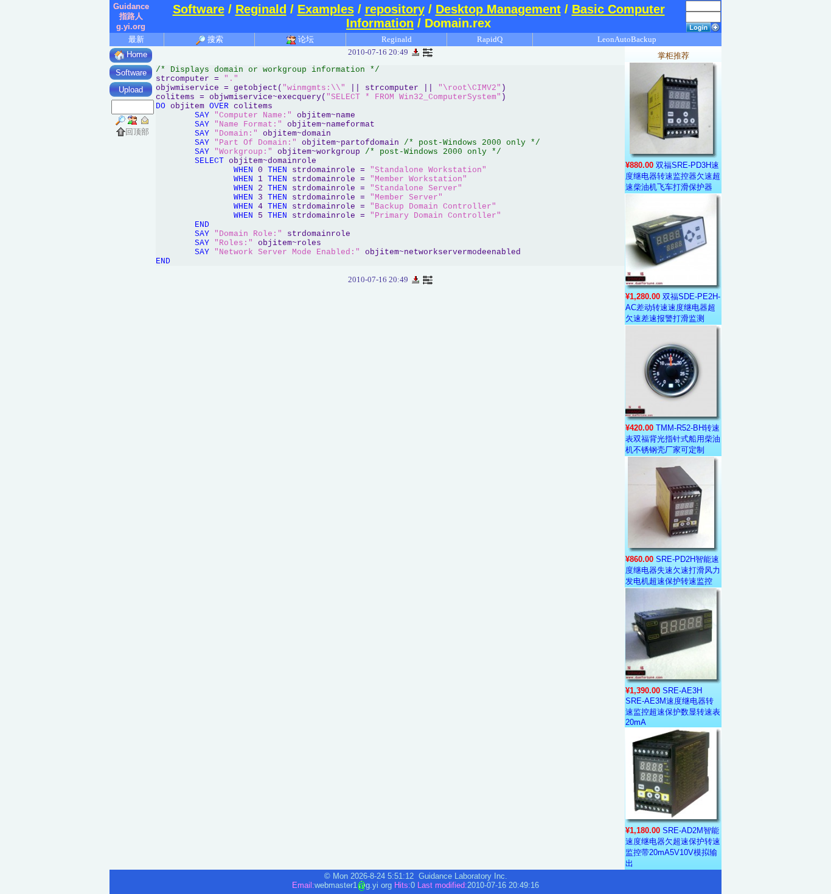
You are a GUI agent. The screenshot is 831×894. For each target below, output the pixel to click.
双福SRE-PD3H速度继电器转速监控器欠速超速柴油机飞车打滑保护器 (672, 176)
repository (395, 9)
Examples (325, 9)
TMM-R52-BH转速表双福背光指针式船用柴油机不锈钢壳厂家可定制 (672, 438)
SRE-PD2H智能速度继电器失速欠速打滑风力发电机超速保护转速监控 (672, 570)
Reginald (261, 9)
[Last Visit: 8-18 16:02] (428, 51)
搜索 (214, 39)
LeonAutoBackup (626, 39)
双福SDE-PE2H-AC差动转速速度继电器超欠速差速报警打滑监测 (672, 307)
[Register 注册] (715, 26)
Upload (131, 89)
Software (198, 9)
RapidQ (489, 39)
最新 (136, 39)
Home (135, 54)
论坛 (305, 39)
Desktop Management (498, 9)
